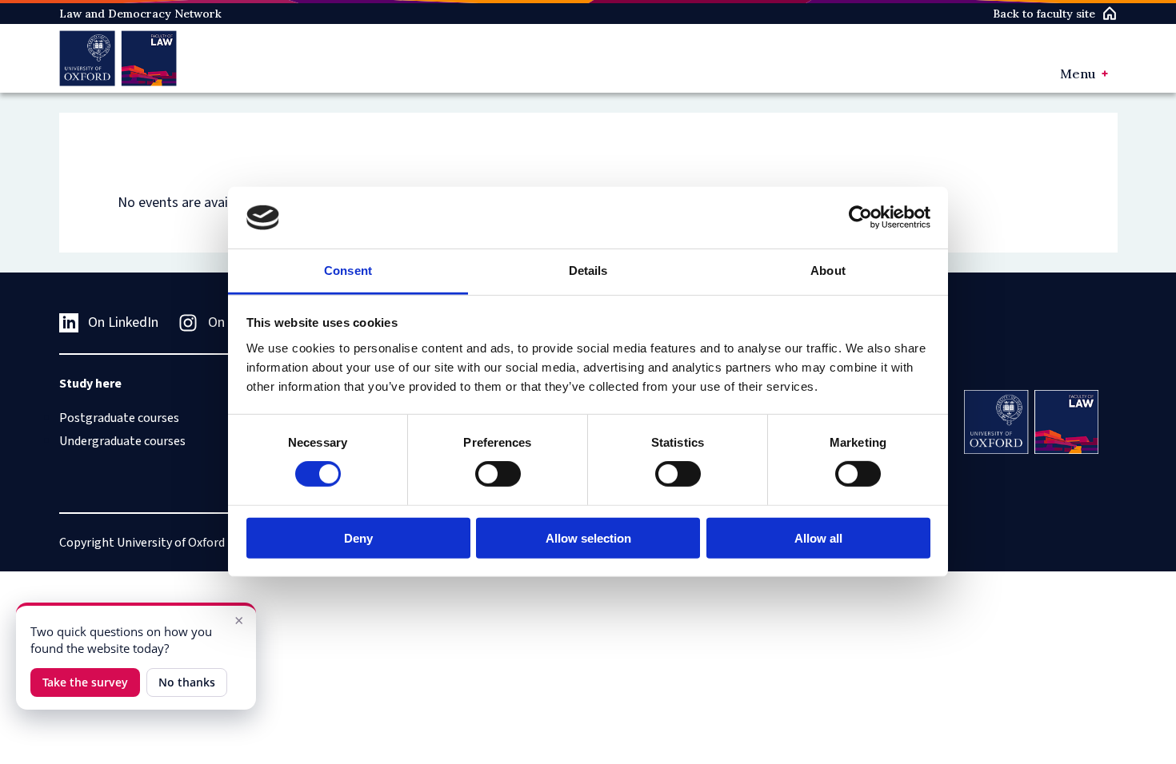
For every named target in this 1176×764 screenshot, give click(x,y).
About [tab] (828, 270)
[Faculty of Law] (118, 58)
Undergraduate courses (122, 441)
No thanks (186, 682)
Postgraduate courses (119, 418)
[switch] (498, 474)
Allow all (818, 537)
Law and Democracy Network (140, 13)
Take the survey (85, 682)
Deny (358, 537)
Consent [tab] (348, 270)
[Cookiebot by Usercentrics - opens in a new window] (860, 217)
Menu (1077, 74)
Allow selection (588, 537)
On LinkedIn (123, 322)
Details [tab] (588, 270)
